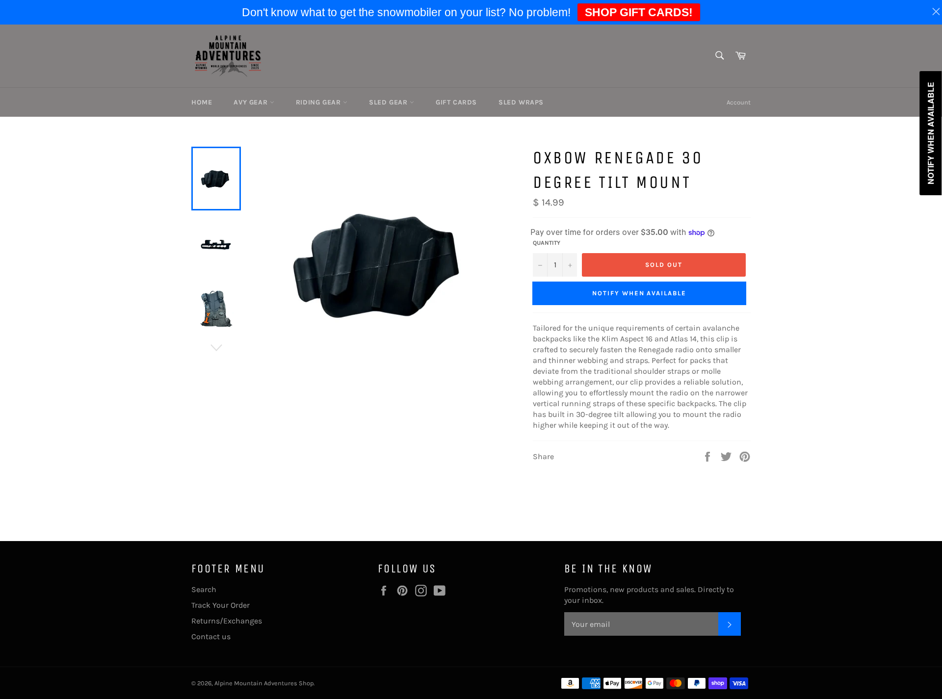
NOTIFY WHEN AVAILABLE (639, 293)
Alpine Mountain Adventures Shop (264, 683)
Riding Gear (319, 102)
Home (201, 102)
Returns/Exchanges (226, 620)
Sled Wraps (521, 102)
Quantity (546, 242)
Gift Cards (456, 102)
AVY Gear (251, 102)
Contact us (211, 636)
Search (203, 589)
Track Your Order (220, 605)
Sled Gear (389, 102)
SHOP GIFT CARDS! (639, 12)
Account (739, 102)
